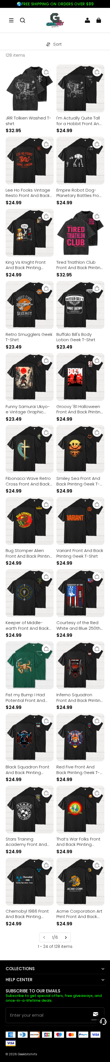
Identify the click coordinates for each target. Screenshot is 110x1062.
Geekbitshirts (27, 1054)
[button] (11, 20)
